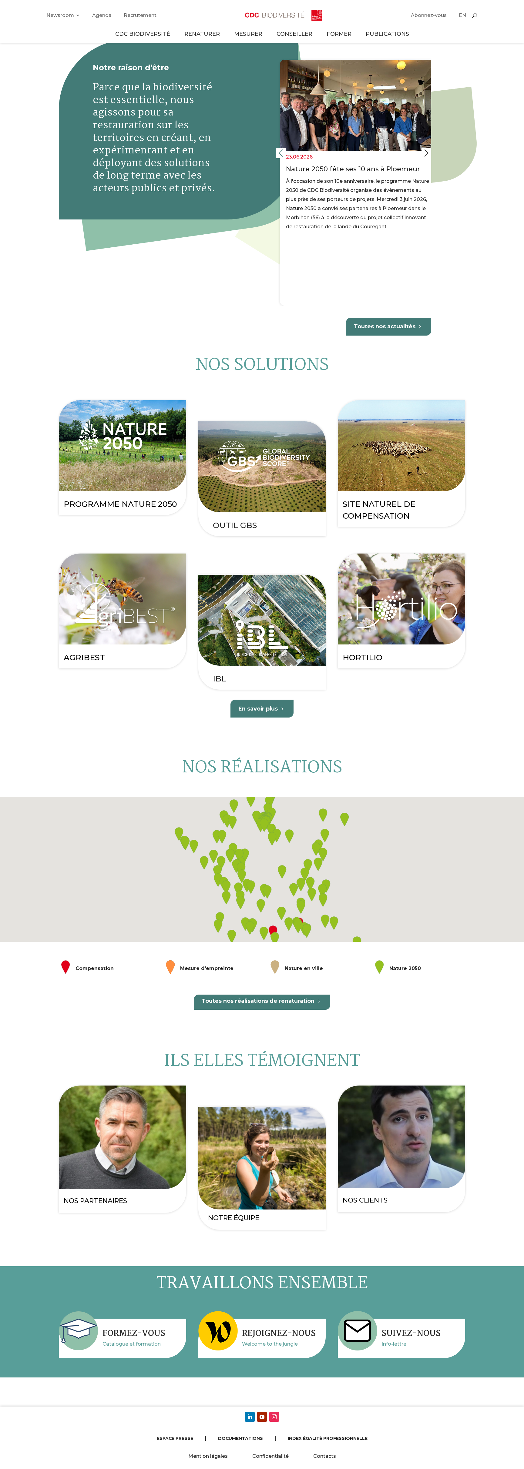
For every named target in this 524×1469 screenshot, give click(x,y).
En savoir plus (258, 708)
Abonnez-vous (429, 15)
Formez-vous (133, 1333)
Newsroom (60, 15)
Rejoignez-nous (279, 1333)
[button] (426, 153)
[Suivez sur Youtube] (262, 1417)
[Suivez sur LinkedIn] (250, 1417)
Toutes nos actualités (384, 326)
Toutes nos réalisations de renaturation (258, 1001)
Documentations (240, 1438)
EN (462, 15)
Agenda (102, 15)
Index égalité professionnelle (328, 1438)
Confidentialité (270, 1456)
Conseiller (294, 34)
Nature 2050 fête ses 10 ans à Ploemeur (353, 183)
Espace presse (175, 1438)
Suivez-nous (411, 1333)
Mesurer (248, 34)
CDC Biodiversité (142, 34)
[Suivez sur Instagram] (274, 1417)
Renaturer (202, 34)
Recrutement (140, 15)
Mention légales (208, 1456)
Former (339, 34)
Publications (387, 34)
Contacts (324, 1456)
